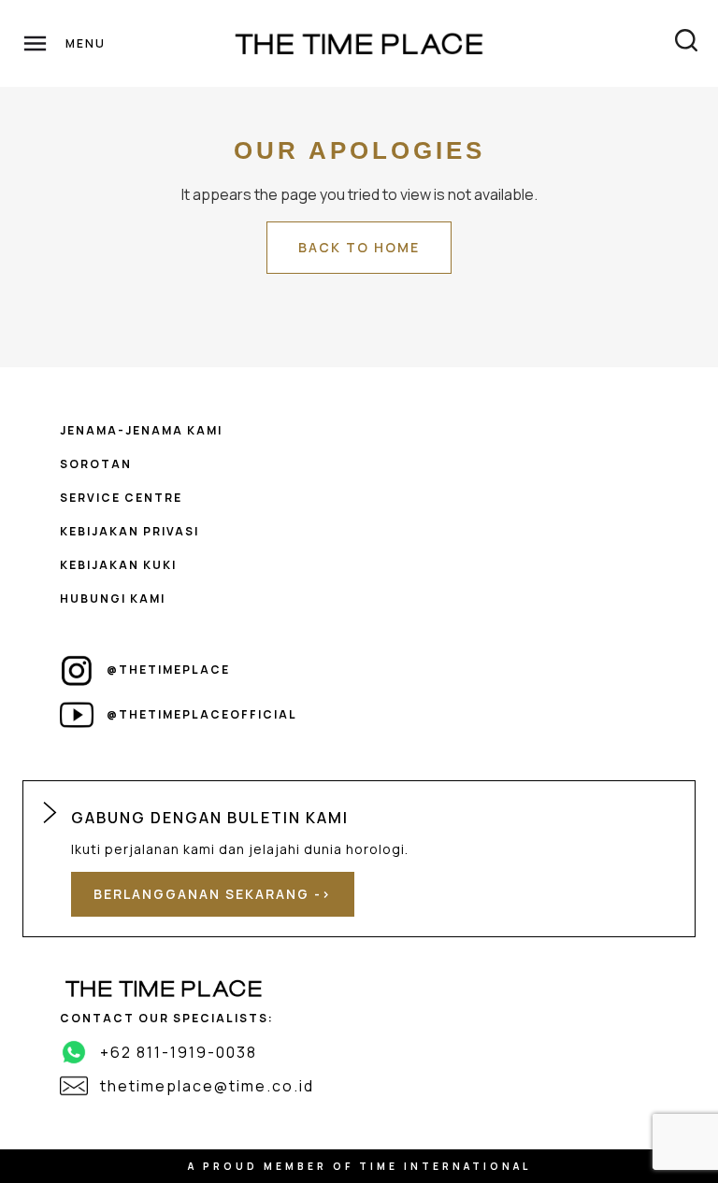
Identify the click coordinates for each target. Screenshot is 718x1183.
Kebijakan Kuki (118, 565)
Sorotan (96, 464)
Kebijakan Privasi (129, 531)
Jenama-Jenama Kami (141, 430)
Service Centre (121, 498)
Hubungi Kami (112, 598)
